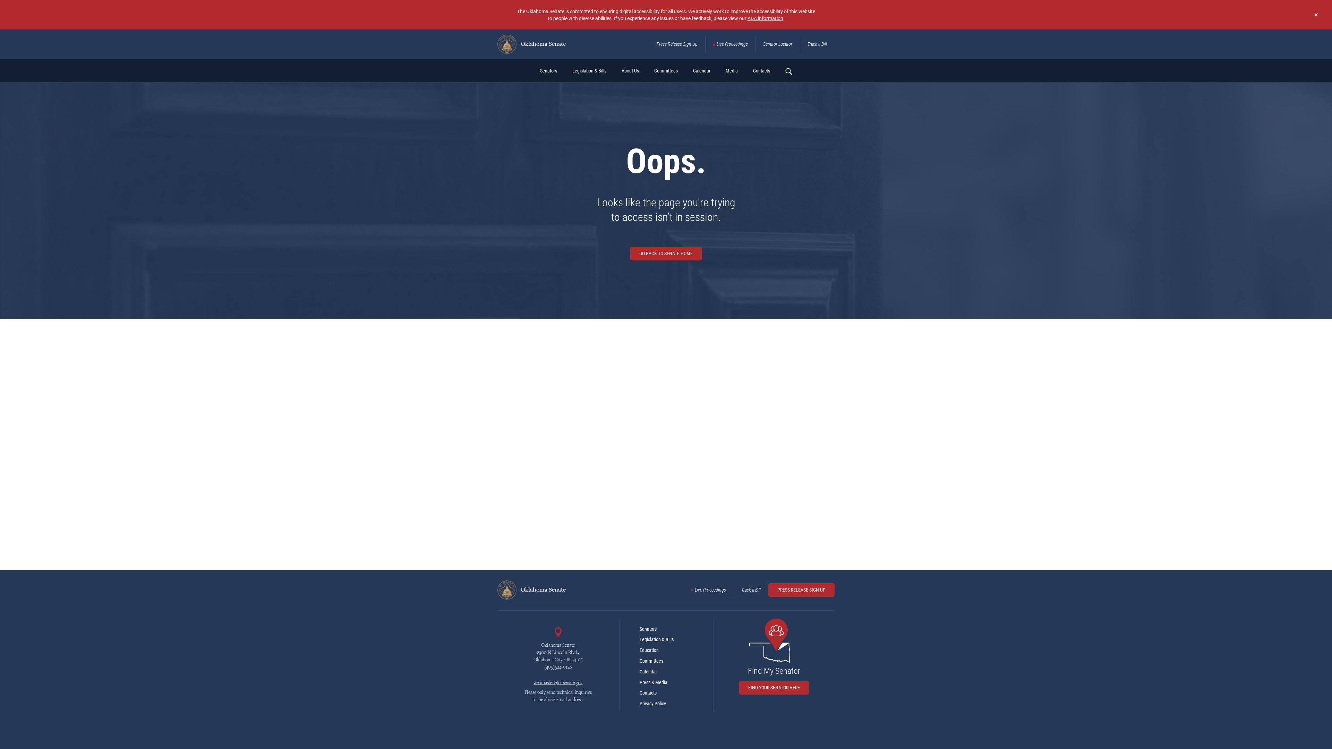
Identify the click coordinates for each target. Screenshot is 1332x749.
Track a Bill (817, 44)
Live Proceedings (732, 44)
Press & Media (653, 682)
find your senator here (774, 687)
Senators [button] (548, 71)
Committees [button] (666, 71)
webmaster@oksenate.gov (557, 683)
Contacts (648, 693)
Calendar (648, 671)
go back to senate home (666, 253)
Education (649, 650)
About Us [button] (630, 71)
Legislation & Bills (657, 639)
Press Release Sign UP (801, 590)
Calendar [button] (701, 71)
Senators (648, 629)
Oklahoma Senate (542, 44)
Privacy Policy (653, 703)
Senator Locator (777, 44)
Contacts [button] (761, 71)
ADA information (765, 18)
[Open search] (788, 71)
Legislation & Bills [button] (589, 71)
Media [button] (732, 71)
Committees (651, 661)
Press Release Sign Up (677, 44)
